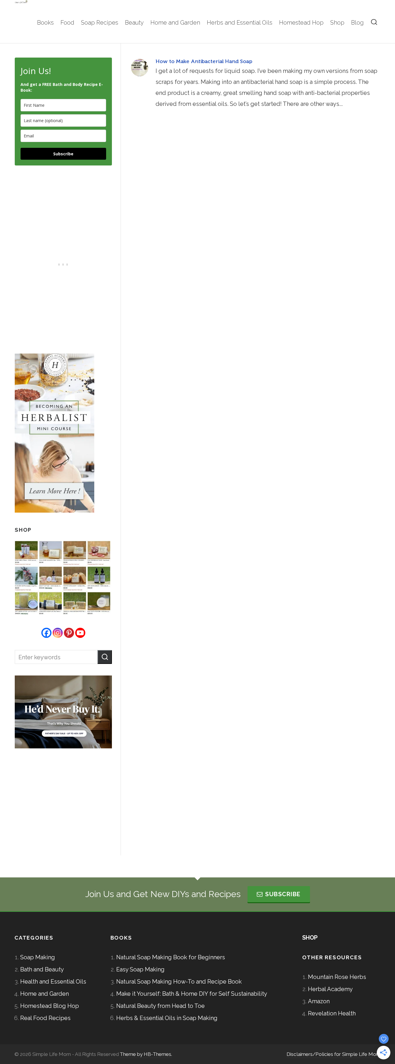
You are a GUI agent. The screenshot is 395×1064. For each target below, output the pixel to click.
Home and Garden (44, 993)
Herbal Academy (330, 989)
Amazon (319, 1001)
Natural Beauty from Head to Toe (160, 1005)
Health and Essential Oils (53, 981)
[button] (104, 657)
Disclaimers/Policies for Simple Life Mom (334, 1054)
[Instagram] (58, 633)
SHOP (310, 937)
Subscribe (63, 154)
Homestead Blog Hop (49, 1005)
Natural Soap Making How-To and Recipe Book (179, 981)
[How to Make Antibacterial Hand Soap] (140, 68)
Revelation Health (332, 1013)
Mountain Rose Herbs (337, 976)
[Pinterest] (69, 633)
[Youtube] (80, 633)
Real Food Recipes (45, 1018)
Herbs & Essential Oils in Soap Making (166, 1018)
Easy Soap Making (140, 969)
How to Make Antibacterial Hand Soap (204, 61)
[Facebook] (46, 633)
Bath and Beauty (42, 969)
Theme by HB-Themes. (146, 1054)
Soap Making (37, 957)
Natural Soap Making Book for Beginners (170, 957)
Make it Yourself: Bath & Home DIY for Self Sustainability (191, 993)
